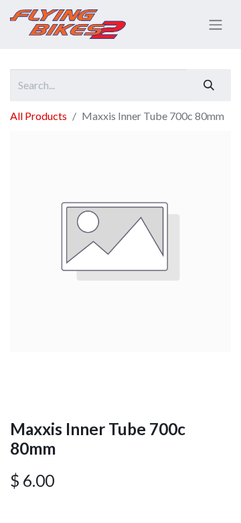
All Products (38, 115)
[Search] (209, 85)
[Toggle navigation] (215, 25)
